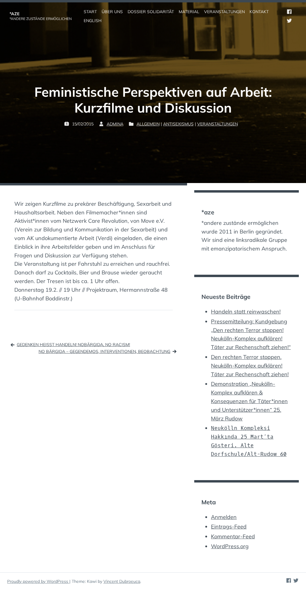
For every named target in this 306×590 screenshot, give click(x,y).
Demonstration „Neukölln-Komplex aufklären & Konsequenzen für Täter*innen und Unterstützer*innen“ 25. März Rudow (249, 401)
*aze (14, 13)
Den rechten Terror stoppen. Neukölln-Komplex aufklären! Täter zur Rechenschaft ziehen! (250, 366)
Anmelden (224, 517)
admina (115, 124)
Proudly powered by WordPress (38, 581)
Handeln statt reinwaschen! (246, 311)
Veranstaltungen (217, 124)
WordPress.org (230, 546)
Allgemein (148, 124)
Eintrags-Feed (229, 526)
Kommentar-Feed (233, 536)
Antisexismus (178, 124)
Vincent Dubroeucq (121, 581)
